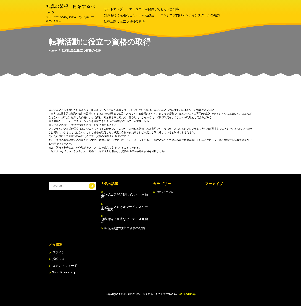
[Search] (92, 186)
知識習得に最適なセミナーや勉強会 (124, 220)
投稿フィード (61, 259)
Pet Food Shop (187, 294)
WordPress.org (63, 272)
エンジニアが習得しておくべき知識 (124, 195)
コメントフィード (64, 266)
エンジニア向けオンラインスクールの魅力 (124, 208)
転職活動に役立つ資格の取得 (124, 228)
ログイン (58, 252)
